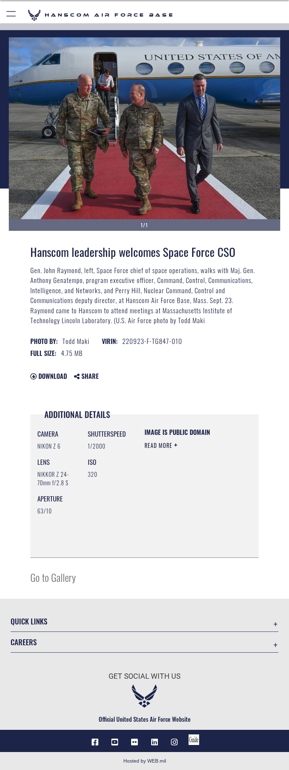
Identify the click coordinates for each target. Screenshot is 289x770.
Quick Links (29, 621)
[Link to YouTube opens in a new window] (115, 742)
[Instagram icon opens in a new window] (174, 742)
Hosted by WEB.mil (144, 761)
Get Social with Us (144, 676)
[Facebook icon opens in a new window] (95, 742)
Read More (159, 445)
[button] (11, 15)
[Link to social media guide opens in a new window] (194, 739)
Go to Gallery (53, 577)
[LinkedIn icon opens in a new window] (154, 742)
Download (52, 376)
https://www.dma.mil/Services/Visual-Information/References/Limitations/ (187, 534)
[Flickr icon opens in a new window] (134, 742)
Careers (24, 641)
